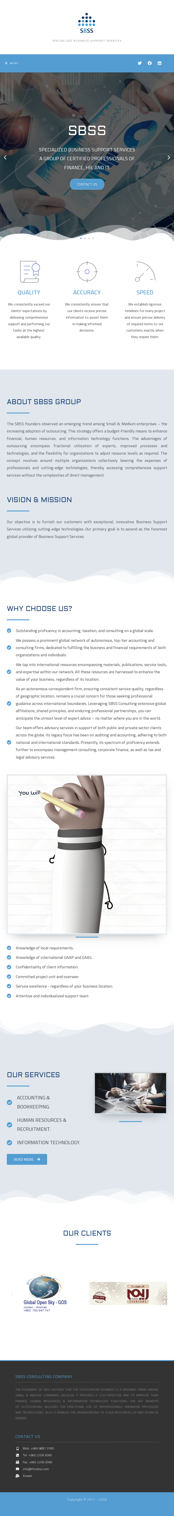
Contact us (87, 184)
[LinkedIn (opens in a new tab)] (159, 63)
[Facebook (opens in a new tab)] (150, 63)
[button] (81, 238)
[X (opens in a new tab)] (140, 63)
